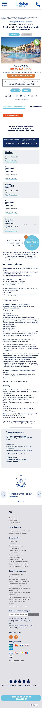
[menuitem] (21, 516)
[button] (21, 99)
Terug (35, 705)
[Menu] (4, 4)
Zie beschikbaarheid (21, 76)
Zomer (14, 35)
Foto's (15, 90)
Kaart (26, 90)
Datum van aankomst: (11, 139)
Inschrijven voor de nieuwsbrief (21, 698)
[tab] (14, 106)
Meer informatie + (16, 660)
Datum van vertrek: (28, 140)
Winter (27, 35)
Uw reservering (32, 239)
